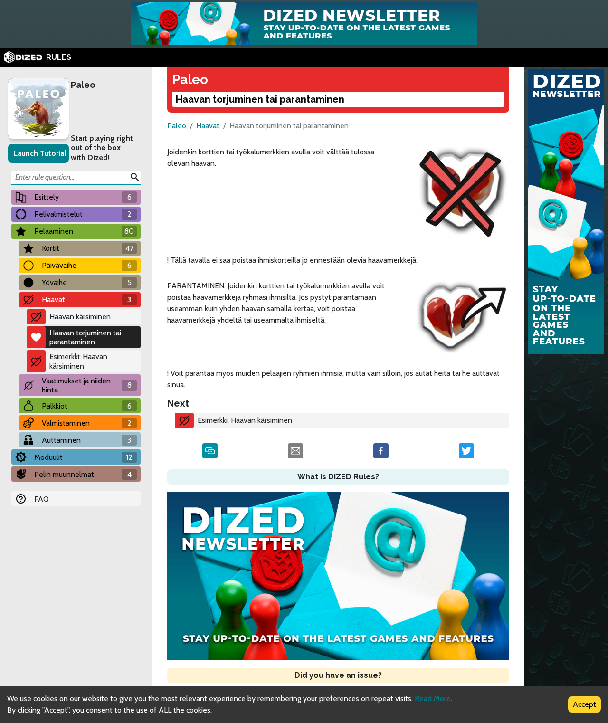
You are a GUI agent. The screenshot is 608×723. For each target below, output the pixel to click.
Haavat (207, 125)
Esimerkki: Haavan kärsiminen (78, 361)
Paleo (83, 85)
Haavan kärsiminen (80, 316)
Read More (433, 698)
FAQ (41, 499)
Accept (584, 704)
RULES (58, 57)
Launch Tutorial (40, 153)
